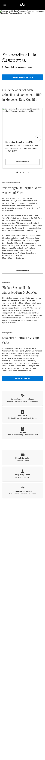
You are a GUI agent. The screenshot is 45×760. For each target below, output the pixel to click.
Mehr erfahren (22, 270)
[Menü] (5, 5)
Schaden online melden (22, 77)
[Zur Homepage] (22, 5)
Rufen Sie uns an (22, 378)
